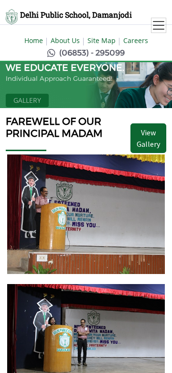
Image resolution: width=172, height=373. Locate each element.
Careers (135, 40)
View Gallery (148, 138)
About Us (65, 40)
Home (33, 40)
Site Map (101, 40)
